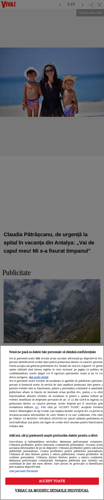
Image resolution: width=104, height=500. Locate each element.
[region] (52, 422)
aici (37, 407)
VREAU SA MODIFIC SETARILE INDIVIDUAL (52, 490)
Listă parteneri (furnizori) (23, 471)
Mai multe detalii (38, 377)
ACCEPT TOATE (52, 481)
